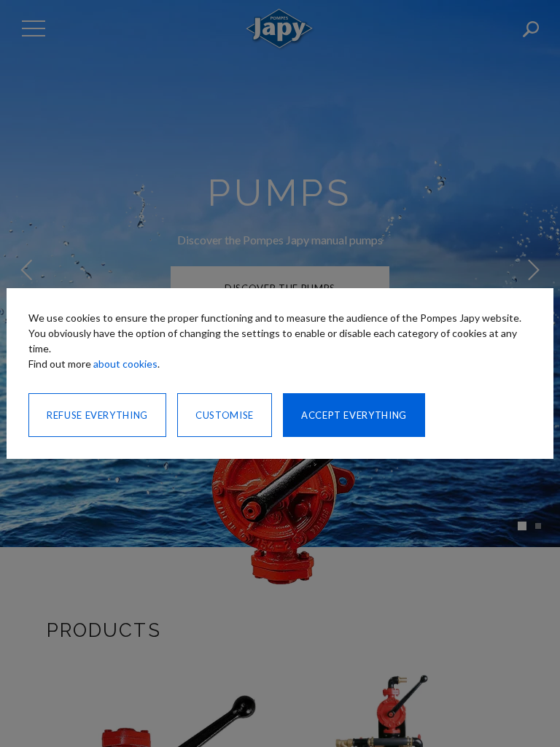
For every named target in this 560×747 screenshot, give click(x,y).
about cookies (125, 363)
